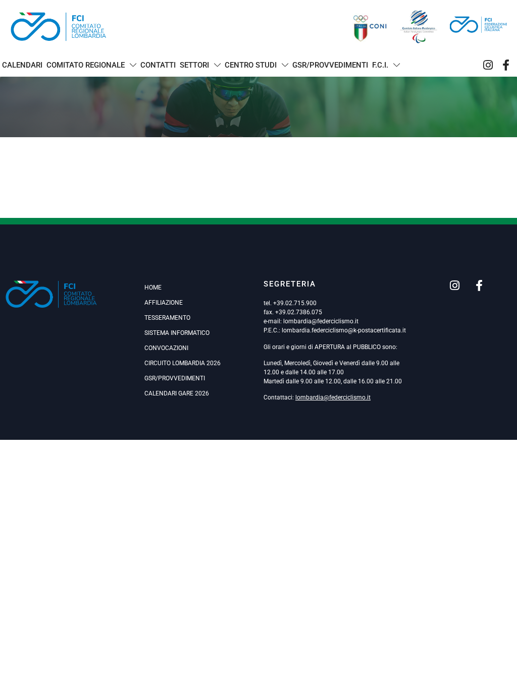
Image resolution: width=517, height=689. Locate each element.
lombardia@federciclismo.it (320, 321)
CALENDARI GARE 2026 (176, 393)
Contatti (158, 65)
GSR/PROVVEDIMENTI (174, 378)
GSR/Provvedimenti (330, 65)
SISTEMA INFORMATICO (177, 332)
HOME (153, 287)
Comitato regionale (85, 65)
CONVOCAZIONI (166, 348)
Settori (194, 65)
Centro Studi (251, 65)
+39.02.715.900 (295, 303)
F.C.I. (380, 65)
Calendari (22, 65)
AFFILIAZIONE (163, 302)
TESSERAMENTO (167, 317)
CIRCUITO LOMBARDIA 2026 (182, 363)
